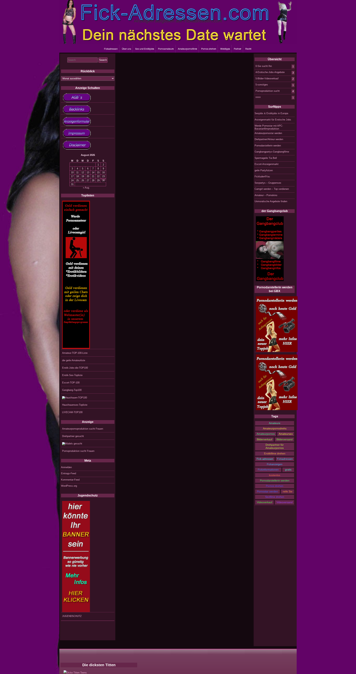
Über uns (126, 48)
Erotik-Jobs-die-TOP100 (75, 367)
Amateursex (286, 433)
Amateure (274, 423)
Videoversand (284, 502)
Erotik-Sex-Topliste (72, 375)
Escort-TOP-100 (71, 382)
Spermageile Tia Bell (266, 158)
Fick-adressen (265, 458)
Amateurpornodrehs (274, 428)
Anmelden (66, 467)
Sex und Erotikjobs (144, 48)
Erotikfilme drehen (274, 453)
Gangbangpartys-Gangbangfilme (272, 151)
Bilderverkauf (264, 439)
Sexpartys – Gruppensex (268, 182)
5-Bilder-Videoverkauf (267, 78)
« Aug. (86, 187)
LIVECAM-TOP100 (72, 412)
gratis (288, 469)
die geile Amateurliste (73, 360)
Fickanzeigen (274, 464)
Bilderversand (284, 439)
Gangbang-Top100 (72, 390)
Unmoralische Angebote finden (271, 201)
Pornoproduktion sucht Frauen (78, 451)
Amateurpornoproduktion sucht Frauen (82, 428)
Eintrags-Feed (68, 473)
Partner (237, 48)
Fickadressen (111, 48)
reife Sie (287, 491)
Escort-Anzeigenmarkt (266, 164)
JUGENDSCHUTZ (72, 616)
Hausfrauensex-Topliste (74, 404)
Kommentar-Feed (70, 479)
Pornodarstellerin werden (268, 145)
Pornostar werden (267, 491)
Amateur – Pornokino (266, 195)
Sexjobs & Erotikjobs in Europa (271, 113)
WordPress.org (69, 485)
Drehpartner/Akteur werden (269, 139)
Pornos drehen (208, 48)
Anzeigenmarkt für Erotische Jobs (273, 119)
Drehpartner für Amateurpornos (275, 446)
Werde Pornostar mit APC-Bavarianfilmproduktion (269, 127)
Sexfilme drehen (274, 496)
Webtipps (225, 48)
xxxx (258, 97)
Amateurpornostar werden (268, 133)
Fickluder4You (262, 176)
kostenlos (274, 475)
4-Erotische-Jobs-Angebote (270, 72)
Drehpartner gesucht (73, 436)
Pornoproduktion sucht (268, 90)
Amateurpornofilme (187, 48)
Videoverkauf (264, 502)
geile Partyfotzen (264, 170)
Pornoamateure (166, 48)
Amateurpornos (266, 433)
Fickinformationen (268, 469)
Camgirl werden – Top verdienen (272, 189)
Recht (248, 48)
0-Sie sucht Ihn (264, 65)
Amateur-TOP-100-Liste (75, 353)
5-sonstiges (262, 84)
